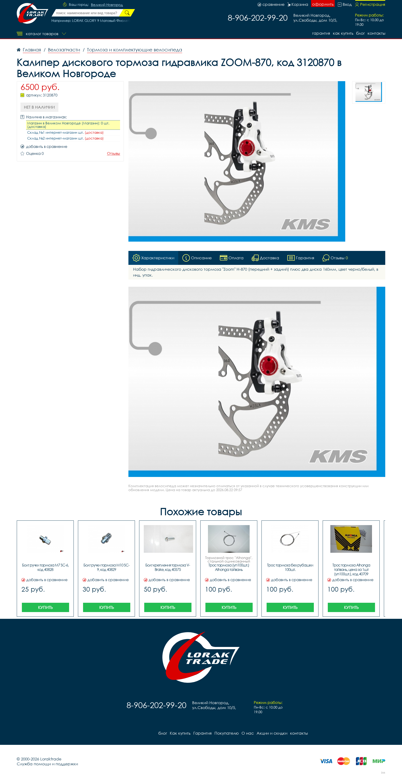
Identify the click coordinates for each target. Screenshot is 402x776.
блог (360, 33)
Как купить (343, 33)
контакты (376, 33)
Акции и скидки (272, 733)
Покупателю (226, 733)
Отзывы (113, 154)
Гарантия (321, 33)
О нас (247, 733)
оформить (323, 4)
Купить (45, 607)
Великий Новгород (107, 5)
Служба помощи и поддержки (47, 763)
